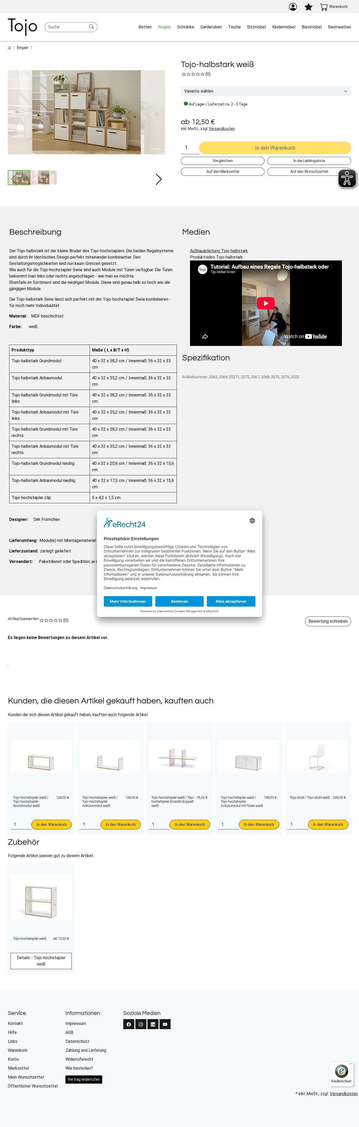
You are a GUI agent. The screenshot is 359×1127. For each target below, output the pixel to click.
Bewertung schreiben (328, 621)
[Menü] (350, 1065)
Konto (13, 1059)
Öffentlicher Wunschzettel (33, 1086)
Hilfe (12, 1032)
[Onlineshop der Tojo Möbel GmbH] (22, 27)
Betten (145, 26)
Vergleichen (223, 161)
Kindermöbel (283, 26)
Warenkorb (18, 1050)
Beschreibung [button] (35, 232)
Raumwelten (339, 26)
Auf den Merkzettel (223, 171)
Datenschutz (77, 1041)
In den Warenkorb (52, 824)
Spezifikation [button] (206, 358)
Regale (164, 26)
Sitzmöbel (256, 26)
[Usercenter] (293, 7)
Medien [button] (196, 232)
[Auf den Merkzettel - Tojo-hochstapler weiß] (83, 729)
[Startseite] (9, 48)
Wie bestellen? (79, 1068)
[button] (158, 179)
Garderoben (211, 26)
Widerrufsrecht (79, 1059)
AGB (69, 1032)
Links (12, 1041)
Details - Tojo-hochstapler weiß (41, 961)
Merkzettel (18, 1068)
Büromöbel (312, 26)
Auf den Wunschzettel (309, 171)
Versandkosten (222, 129)
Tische (234, 26)
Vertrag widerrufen (84, 1079)
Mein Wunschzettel (26, 1077)
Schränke (185, 26)
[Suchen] (92, 27)
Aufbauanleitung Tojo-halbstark (219, 250)
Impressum (75, 1023)
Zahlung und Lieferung (85, 1050)
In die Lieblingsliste (309, 161)
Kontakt (15, 1023)
